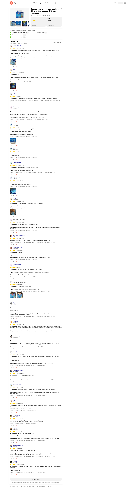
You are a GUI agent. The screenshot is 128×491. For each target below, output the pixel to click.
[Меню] (125, 2)
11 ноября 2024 (20, 201)
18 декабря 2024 (20, 127)
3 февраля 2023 (20, 72)
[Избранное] (114, 3)
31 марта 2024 (20, 305)
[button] (13, 23)
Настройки (42, 486)
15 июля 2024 (20, 448)
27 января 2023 (20, 418)
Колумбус (15, 486)
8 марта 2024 (20, 338)
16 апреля (19, 96)
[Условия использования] (60, 31)
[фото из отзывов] (13, 62)
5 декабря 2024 (20, 180)
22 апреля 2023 (20, 464)
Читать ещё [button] (49, 55)
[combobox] (32, 3)
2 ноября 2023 (20, 387)
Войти (120, 3)
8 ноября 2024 (20, 250)
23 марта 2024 (20, 324)
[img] (13, 48)
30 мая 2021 (20, 431)
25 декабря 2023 (20, 354)
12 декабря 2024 (20, 151)
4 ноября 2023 (20, 373)
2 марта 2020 (20, 403)
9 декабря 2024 (20, 165)
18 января (19, 109)
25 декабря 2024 (20, 48)
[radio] (11, 67)
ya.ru (51, 486)
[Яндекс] (11, 3)
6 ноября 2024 (20, 267)
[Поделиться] (61, 8)
